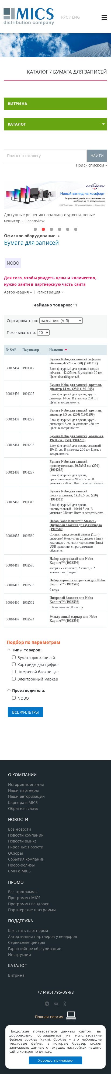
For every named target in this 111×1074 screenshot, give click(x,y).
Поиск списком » (91, 165)
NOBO (13, 263)
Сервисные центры (26, 942)
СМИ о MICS (19, 871)
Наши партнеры (23, 790)
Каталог (17, 124)
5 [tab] (67, 229)
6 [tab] (75, 229)
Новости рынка (22, 841)
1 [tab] (35, 229)
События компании (26, 859)
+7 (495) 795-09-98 (55, 992)
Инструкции (19, 954)
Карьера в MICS (23, 802)
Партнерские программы (32, 909)
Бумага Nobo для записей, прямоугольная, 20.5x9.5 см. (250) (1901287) (74, 466)
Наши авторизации (26, 796)
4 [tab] (59, 229)
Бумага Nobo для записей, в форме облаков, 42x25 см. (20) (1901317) (75, 361)
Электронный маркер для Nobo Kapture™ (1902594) (73, 619)
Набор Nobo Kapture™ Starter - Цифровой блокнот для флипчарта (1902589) (76, 525)
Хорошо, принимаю (55, 1060)
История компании (26, 784)
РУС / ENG (70, 17)
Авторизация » (18, 292)
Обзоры (15, 853)
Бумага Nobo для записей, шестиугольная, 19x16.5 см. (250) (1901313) (74, 495)
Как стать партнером (28, 930)
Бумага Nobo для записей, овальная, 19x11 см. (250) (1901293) (77, 438)
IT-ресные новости (25, 847)
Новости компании (26, 835)
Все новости (19, 829)
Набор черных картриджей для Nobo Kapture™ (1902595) (77, 582)
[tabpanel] (55, 202)
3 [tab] (51, 229)
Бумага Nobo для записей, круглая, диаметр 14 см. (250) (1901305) (76, 387)
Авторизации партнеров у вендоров (42, 936)
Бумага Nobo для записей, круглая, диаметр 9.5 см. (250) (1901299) (76, 412)
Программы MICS (24, 897)
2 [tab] (43, 229)
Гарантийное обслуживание (34, 948)
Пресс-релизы (21, 865)
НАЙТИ (97, 155)
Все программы (23, 891)
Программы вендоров (28, 904)
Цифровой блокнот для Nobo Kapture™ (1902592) (71, 600)
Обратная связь (23, 808)
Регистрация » (50, 292)
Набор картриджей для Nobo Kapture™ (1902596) (71, 561)
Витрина (16, 975)
